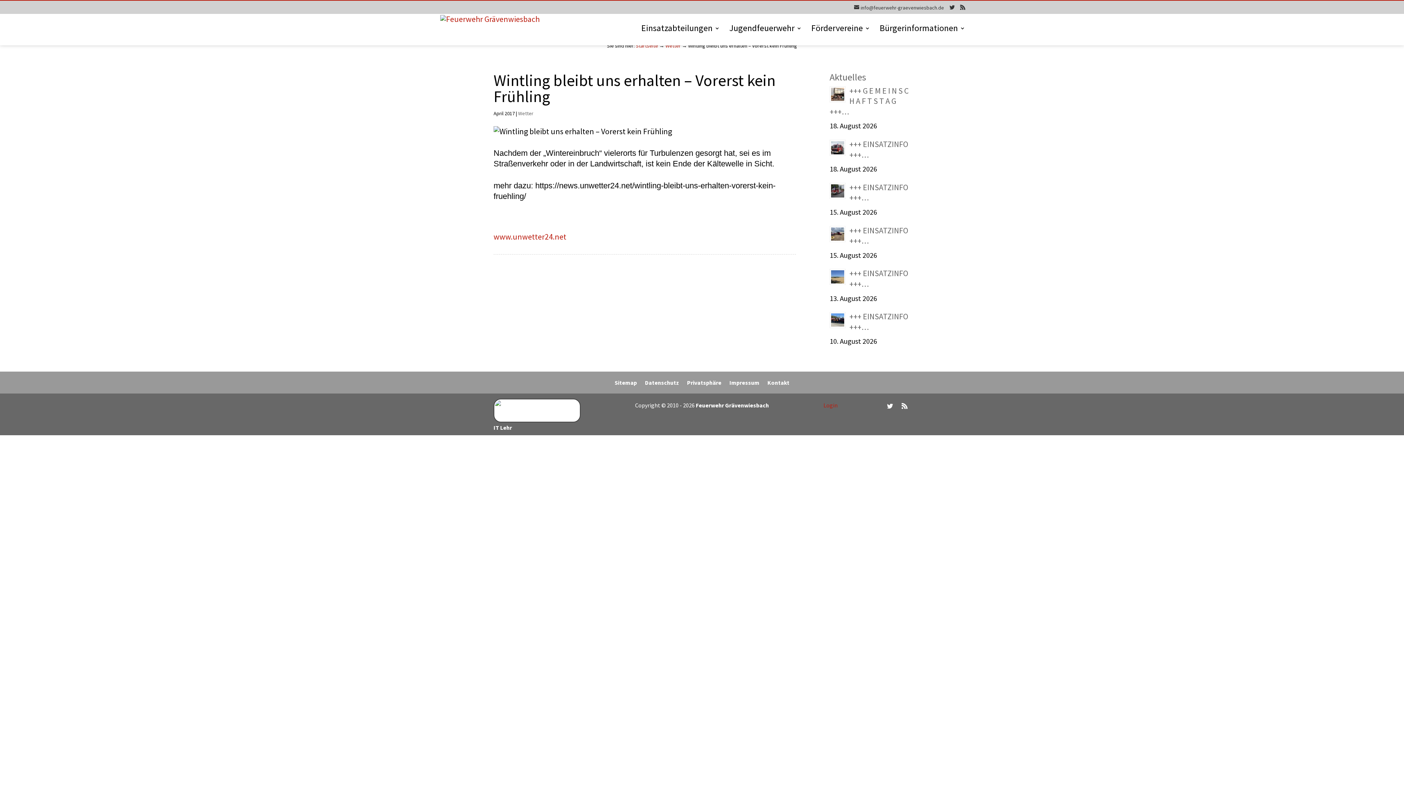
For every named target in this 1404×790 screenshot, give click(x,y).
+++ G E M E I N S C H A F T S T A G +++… (869, 101)
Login (830, 405)
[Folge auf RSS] (904, 406)
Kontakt (778, 383)
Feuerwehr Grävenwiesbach (732, 405)
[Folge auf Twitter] (890, 406)
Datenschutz (662, 383)
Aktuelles (848, 77)
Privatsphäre (704, 383)
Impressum (744, 383)
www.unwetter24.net (530, 237)
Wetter (673, 45)
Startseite (647, 45)
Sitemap (626, 383)
